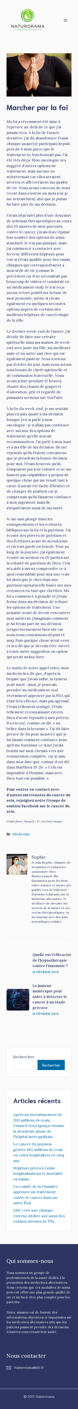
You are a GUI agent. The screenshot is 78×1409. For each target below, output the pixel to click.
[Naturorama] (28, 19)
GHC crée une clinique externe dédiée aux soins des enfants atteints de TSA (39, 1216)
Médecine (21, 834)
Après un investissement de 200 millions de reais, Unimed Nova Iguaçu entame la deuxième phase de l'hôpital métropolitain (38, 1125)
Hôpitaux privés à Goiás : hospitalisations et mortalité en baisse (38, 1174)
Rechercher (23, 1056)
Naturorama (45, 1396)
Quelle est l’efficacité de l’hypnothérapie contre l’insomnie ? (51, 960)
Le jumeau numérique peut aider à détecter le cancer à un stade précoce (49, 996)
